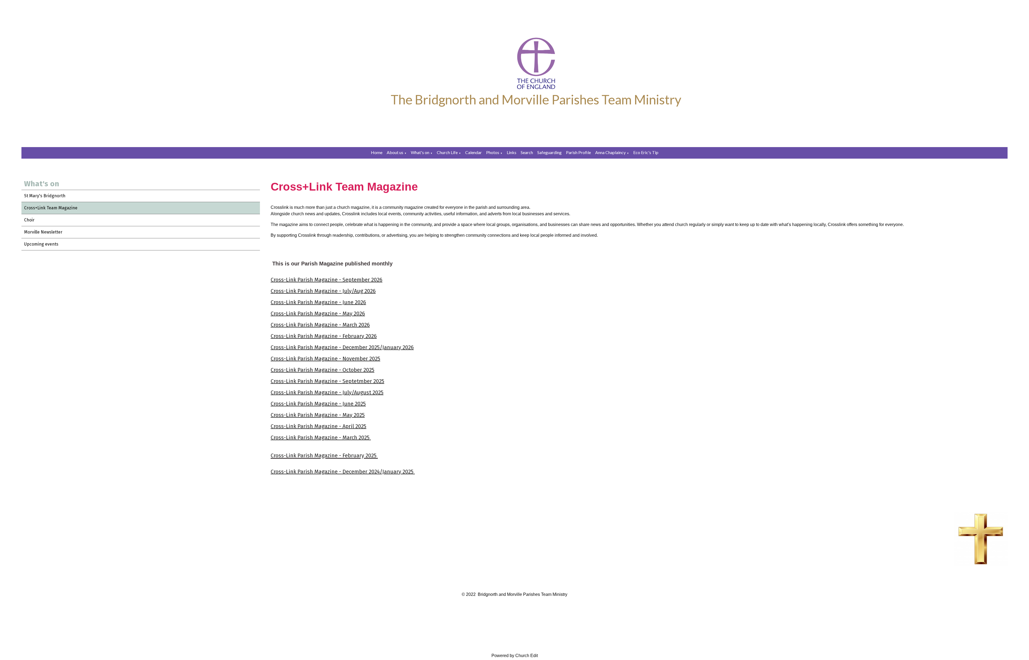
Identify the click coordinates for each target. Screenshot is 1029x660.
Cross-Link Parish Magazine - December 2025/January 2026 (342, 347)
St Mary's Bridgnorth (44, 195)
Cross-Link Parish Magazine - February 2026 (324, 336)
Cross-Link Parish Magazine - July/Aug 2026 (323, 291)
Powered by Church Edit (514, 655)
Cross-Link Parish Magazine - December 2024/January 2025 (343, 471)
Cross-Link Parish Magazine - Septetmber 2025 (327, 381)
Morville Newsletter (43, 232)
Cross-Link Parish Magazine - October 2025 (322, 370)
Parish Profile (578, 152)
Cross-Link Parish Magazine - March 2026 (320, 325)
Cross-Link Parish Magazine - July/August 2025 (327, 392)
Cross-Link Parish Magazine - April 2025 (318, 426)
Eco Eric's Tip (645, 152)
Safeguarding (549, 152)
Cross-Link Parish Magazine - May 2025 (318, 415)
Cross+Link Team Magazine (50, 207)
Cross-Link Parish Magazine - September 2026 (326, 279)
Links (511, 152)
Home (376, 152)
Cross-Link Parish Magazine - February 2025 (324, 455)
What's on (420, 152)
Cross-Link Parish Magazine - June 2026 (318, 302)
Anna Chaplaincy (610, 152)
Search (527, 152)
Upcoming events (41, 244)
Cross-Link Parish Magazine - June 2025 (318, 403)
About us (395, 152)
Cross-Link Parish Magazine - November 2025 (325, 358)
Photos (492, 152)
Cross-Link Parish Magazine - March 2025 (321, 437)
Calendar (473, 152)
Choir (29, 220)
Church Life (447, 152)
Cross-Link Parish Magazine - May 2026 (318, 313)
